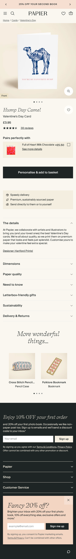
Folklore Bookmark (54, 382)
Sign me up (57, 526)
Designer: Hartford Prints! (18, 251)
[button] (68, 500)
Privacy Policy (65, 447)
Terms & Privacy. (15, 538)
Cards (15, 20)
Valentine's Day (28, 20)
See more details (32, 149)
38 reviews (27, 128)
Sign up (64, 439)
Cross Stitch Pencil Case (24, 382)
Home (6, 20)
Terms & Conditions (46, 447)
